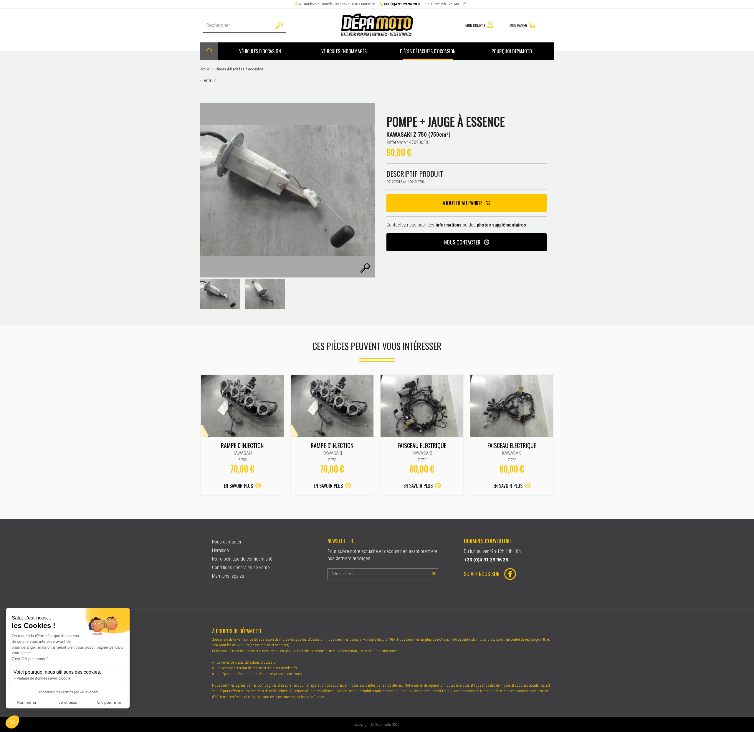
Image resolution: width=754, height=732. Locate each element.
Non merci (26, 702)
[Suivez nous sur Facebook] (508, 574)
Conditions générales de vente (241, 567)
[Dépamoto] (377, 34)
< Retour (208, 80)
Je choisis (68, 702)
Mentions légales (228, 576)
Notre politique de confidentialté (242, 559)
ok (434, 573)
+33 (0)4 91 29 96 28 (400, 4)
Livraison (220, 550)
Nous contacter (463, 242)
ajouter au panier (463, 203)
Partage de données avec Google (43, 678)
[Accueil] (209, 51)
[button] (12, 722)
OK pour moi (109, 702)
